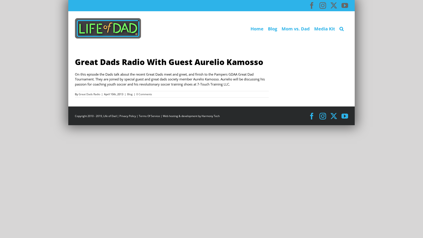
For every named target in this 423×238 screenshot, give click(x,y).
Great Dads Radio (89, 94)
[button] (342, 28)
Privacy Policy (127, 116)
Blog (130, 94)
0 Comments (144, 94)
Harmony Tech (211, 116)
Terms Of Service (149, 116)
